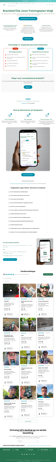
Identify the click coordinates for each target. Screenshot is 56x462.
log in (28, 183)
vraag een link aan (8, 255)
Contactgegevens (21, 461)
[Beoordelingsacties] (17, 299)
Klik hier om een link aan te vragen (18, 183)
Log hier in (5, 251)
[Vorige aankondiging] (17, 1)
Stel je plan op (28, 38)
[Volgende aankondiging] (35, 1)
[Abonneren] (37, 441)
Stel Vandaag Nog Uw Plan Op (28, 18)
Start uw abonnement (28, 174)
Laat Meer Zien (44, 339)
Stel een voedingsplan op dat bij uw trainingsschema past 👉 (39, 445)
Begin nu (28, 87)
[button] (17, 3)
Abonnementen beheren (10, 259)
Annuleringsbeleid (28, 461)
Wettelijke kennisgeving (36, 461)
